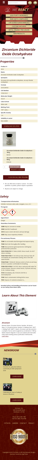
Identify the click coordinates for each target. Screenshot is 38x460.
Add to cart (14, 167)
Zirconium (6, 323)
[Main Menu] (4, 2)
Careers (15, 423)
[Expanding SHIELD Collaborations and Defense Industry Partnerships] (7, 362)
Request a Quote (17, 170)
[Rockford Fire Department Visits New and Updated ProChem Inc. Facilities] (7, 387)
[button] (16, 376)
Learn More (5, 336)
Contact (23, 423)
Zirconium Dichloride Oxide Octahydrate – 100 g (20, 151)
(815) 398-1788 (21, 417)
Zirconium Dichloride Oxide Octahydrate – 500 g (20, 158)
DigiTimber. (25, 454)
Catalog (7, 423)
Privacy (31, 423)
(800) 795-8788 (21, 418)
